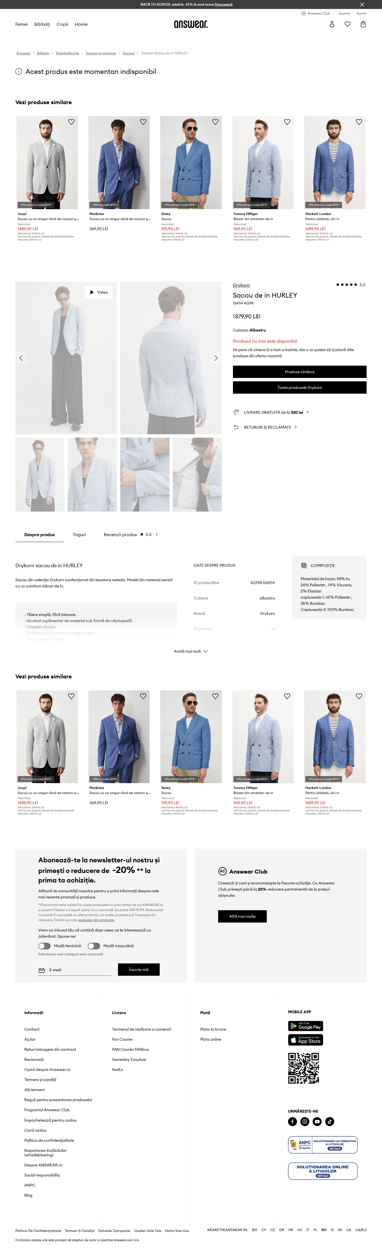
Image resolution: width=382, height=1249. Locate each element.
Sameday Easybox (129, 1059)
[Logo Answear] (191, 24)
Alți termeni (34, 1089)
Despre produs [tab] (39, 534)
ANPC (30, 1185)
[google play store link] (305, 1026)
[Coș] (363, 24)
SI (332, 1230)
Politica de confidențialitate (49, 1140)
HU (299, 1230)
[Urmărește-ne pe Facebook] (292, 1122)
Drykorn (241, 285)
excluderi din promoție (96, 920)
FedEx (117, 1069)
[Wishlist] (347, 24)
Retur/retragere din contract (50, 1049)
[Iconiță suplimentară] (323, 1145)
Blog (28, 1195)
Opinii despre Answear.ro (47, 1069)
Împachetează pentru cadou (50, 1120)
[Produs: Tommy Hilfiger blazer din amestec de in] (263, 162)
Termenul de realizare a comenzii (141, 1029)
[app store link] (305, 1039)
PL (315, 1230)
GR (281, 1230)
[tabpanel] (191, 599)
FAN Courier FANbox (130, 1049)
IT (307, 1230)
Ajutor (30, 1039)
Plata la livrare (213, 1029)
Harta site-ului (177, 1231)
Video (102, 292)
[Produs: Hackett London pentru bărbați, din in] (335, 162)
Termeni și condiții (40, 1079)
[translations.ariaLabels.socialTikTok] (329, 1122)
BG (254, 1230)
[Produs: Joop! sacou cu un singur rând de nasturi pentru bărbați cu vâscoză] (47, 162)
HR (290, 1230)
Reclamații (34, 1059)
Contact (31, 1029)
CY (263, 1230)
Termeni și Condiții (80, 1231)
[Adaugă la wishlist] (71, 122)
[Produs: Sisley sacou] (190, 162)
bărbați (42, 24)
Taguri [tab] (79, 534)
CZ (272, 1230)
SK (340, 1230)
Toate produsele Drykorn (299, 387)
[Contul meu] (332, 24)
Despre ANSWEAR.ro (43, 1165)
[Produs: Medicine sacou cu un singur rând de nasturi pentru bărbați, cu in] (119, 162)
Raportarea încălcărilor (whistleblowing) (45, 1152)
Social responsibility (42, 1175)
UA (348, 1230)
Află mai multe (242, 916)
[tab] (130, 534)
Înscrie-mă (138, 969)
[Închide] (362, 4)
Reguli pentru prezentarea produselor (58, 1099)
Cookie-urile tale (147, 1231)
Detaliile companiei (114, 1231)
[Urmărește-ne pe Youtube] (317, 1122)
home (81, 24)
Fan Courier (122, 1039)
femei (21, 24)
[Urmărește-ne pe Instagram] (304, 1122)
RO (324, 1230)
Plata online (210, 1039)
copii (62, 24)
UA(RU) (361, 1230)
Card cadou (35, 1130)
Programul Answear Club (47, 1109)
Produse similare (300, 371)
